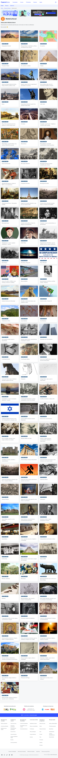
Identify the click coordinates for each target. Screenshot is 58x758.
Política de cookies (30, 751)
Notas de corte (42, 723)
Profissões (32, 728)
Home (2, 8)
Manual (6, 5)
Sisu (40, 731)
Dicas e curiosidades (34, 726)
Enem (2, 5)
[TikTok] (7, 755)
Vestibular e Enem (33, 723)
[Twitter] (9, 755)
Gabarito (12, 5)
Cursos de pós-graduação (13, 729)
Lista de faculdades (24, 723)
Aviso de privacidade (22, 751)
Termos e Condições (12, 751)
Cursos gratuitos (14, 742)
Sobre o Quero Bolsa (53, 723)
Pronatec (41, 739)
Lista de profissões (4, 726)
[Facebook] (2, 755)
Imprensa (38, 751)
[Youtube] (12, 755)
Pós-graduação (33, 731)
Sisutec (41, 742)
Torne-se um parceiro (46, 751)
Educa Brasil (51, 737)
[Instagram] (4, 755)
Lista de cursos (13, 723)
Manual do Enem (7, 8)
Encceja (41, 745)
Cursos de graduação (13, 726)
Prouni (41, 734)
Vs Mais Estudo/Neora (52, 734)
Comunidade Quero (23, 728)
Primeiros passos (52, 726)
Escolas (12, 739)
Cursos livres (13, 731)
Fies (40, 737)
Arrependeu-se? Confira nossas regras (31, 709)
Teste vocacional (4, 723)
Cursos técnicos (13, 734)
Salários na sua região (4, 729)
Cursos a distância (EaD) (14, 737)
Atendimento (51, 731)
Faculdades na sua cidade (23, 726)
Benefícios (51, 728)
